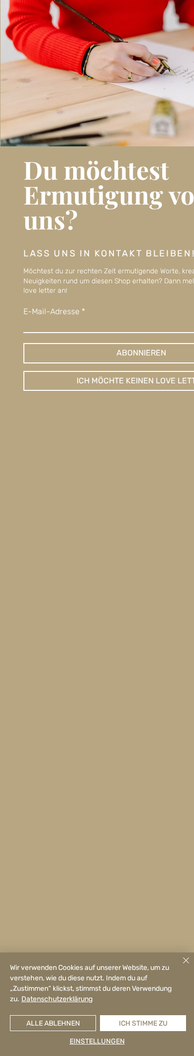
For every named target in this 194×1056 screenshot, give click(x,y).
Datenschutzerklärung (57, 999)
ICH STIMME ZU (143, 1023)
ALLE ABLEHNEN (53, 1023)
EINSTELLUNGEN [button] (97, 1041)
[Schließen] (180, 966)
